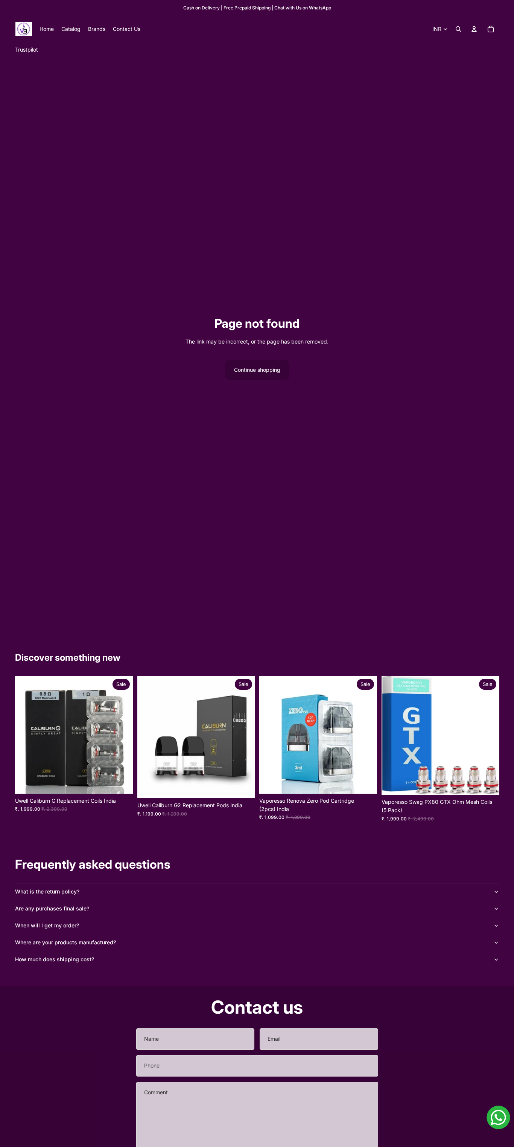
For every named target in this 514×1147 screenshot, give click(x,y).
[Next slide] (487, 735)
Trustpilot (26, 49)
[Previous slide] (393, 735)
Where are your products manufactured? (65, 942)
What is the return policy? (47, 891)
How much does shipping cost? (54, 959)
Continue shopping (257, 370)
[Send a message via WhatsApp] (498, 1117)
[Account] (474, 29)
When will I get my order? (47, 925)
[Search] (458, 29)
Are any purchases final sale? (52, 908)
